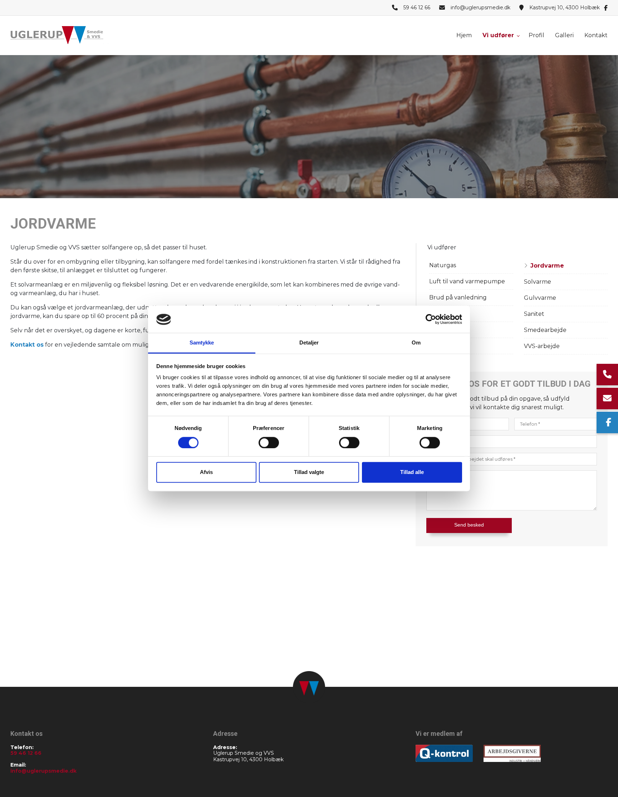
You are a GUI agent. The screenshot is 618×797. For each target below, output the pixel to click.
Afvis (206, 472)
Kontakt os (27, 344)
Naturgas (442, 265)
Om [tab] (416, 343)
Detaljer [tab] (309, 343)
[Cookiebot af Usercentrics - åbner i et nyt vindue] (430, 319)
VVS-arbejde (542, 346)
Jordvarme (547, 265)
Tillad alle (412, 472)
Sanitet (534, 314)
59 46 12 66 (416, 8)
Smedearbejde (545, 330)
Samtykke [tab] (202, 343)
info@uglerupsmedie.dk (480, 8)
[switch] (269, 443)
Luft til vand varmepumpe (467, 281)
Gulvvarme (540, 297)
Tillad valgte (309, 472)
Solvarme (537, 281)
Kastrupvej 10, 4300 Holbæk (564, 8)
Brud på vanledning (458, 297)
